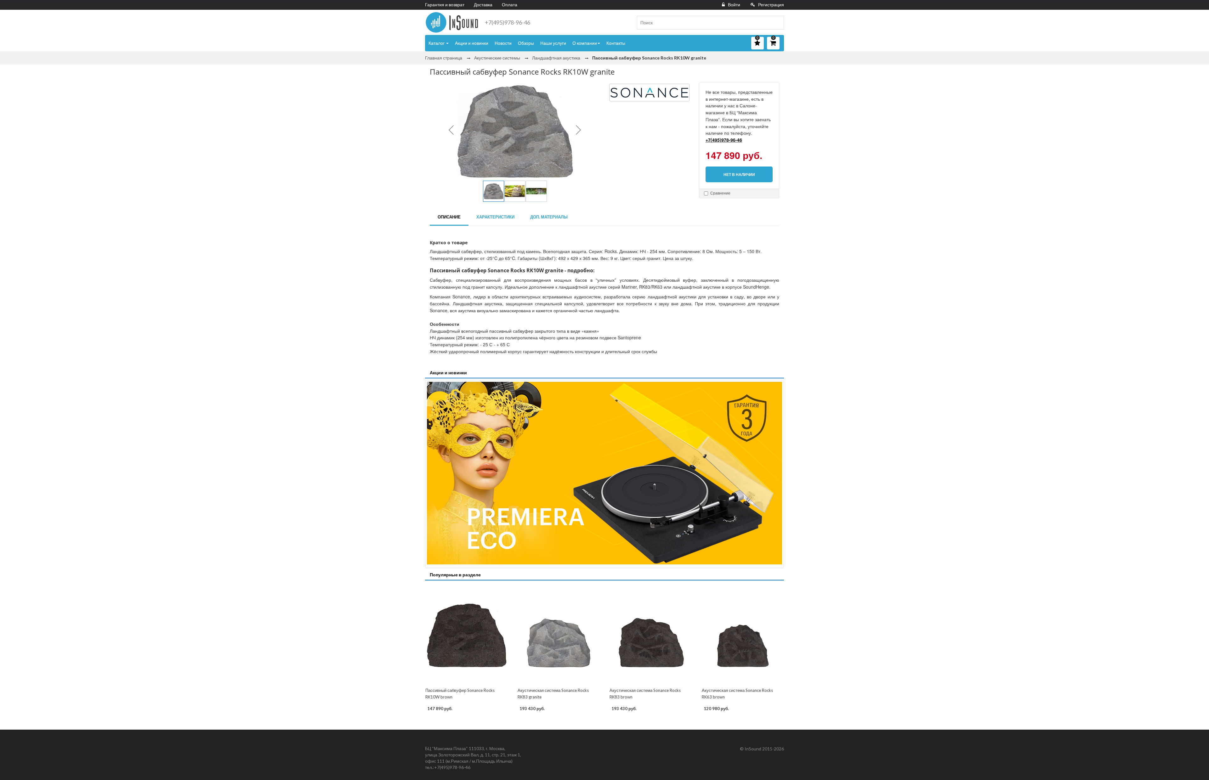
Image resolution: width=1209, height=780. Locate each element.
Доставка (483, 4)
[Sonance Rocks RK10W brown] (466, 634)
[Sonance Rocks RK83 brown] (651, 634)
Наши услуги (553, 43)
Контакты (615, 43)
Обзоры (526, 43)
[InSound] (452, 22)
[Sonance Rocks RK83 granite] (559, 634)
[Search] (777, 22)
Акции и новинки (471, 43)
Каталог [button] (437, 43)
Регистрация (771, 4)
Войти (734, 4)
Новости (503, 43)
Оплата (509, 4)
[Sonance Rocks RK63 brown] (743, 634)
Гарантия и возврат (444, 4)
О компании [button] (584, 43)
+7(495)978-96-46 (507, 22)
